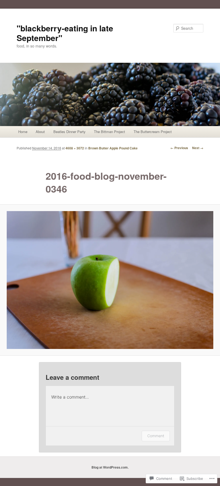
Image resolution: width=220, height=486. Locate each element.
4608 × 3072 (74, 148)
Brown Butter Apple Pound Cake (113, 148)
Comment (155, 435)
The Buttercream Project (153, 131)
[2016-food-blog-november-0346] (110, 280)
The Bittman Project (109, 131)
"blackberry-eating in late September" (65, 32)
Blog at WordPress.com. (110, 467)
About (40, 131)
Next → (197, 147)
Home (22, 131)
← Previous (179, 147)
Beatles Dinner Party (69, 131)
